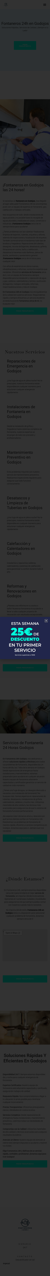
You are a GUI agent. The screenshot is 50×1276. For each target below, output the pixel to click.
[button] (46, 621)
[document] (25, 638)
